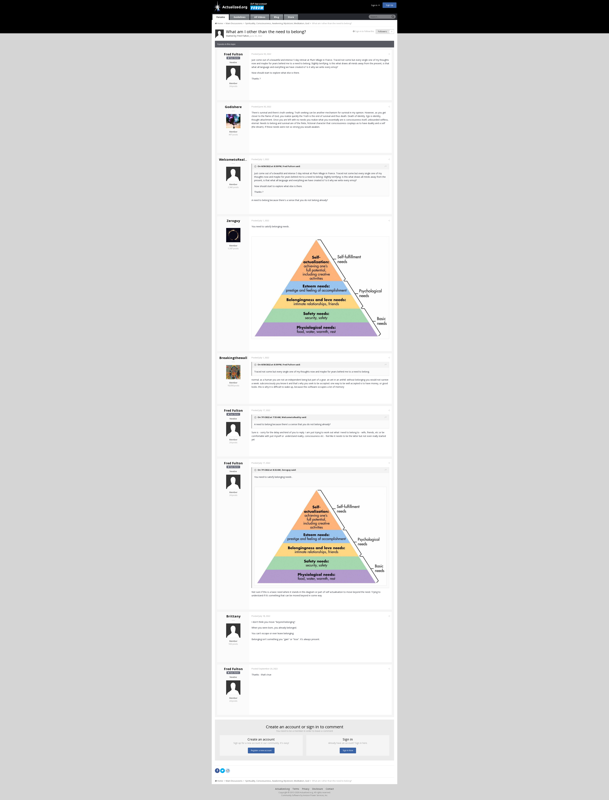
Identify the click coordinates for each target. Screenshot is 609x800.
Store (291, 17)
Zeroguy (233, 221)
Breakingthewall (233, 358)
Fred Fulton (243, 35)
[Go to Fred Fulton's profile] (219, 34)
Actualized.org (282, 788)
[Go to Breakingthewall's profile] (233, 372)
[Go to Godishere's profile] (233, 121)
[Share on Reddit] (227, 770)
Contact (330, 788)
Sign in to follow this (364, 31)
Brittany (233, 616)
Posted (261, 54)
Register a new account (261, 750)
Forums (220, 17)
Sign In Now (348, 750)
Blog (276, 17)
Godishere (233, 107)
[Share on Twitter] (222, 770)
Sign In (374, 5)
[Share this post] (389, 54)
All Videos (259, 17)
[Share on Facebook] (217, 770)
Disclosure (317, 788)
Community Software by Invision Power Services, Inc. (304, 795)
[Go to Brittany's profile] (233, 630)
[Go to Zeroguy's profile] (233, 235)
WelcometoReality (234, 159)
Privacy (305, 788)
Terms (295, 788)
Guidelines (240, 17)
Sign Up (389, 5)
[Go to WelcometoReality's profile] (233, 174)
